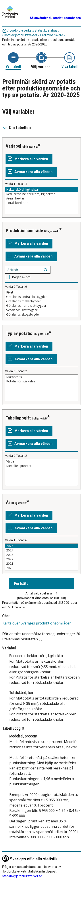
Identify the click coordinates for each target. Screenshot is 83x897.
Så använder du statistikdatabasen (55, 18)
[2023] (41, 555)
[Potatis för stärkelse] (41, 381)
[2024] (41, 550)
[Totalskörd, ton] (41, 203)
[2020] (41, 568)
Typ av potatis (19, 333)
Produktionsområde (24, 230)
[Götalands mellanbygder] (41, 301)
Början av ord (21, 277)
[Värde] (41, 461)
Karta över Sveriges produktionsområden (36, 623)
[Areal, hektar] (41, 198)
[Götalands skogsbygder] (41, 314)
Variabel (13, 146)
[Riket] (41, 292)
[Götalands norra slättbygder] (41, 305)
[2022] (41, 559)
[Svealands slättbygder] (41, 310)
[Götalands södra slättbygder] (41, 297)
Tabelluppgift (18, 418)
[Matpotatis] (41, 377)
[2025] (41, 546)
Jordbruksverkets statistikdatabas (33, 30)
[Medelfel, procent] (41, 466)
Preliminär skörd (51, 35)
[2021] (41, 563)
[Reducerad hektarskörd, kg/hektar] (41, 194)
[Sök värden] (45, 270)
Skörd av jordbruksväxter (19, 35)
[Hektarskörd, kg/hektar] (41, 189)
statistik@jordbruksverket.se (22, 876)
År (8, 502)
